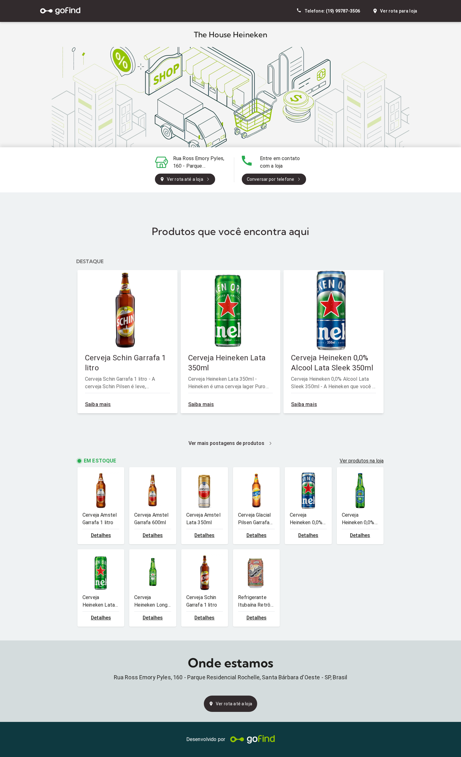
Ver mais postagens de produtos (226, 443)
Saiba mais (98, 404)
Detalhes (101, 535)
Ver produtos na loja (362, 461)
